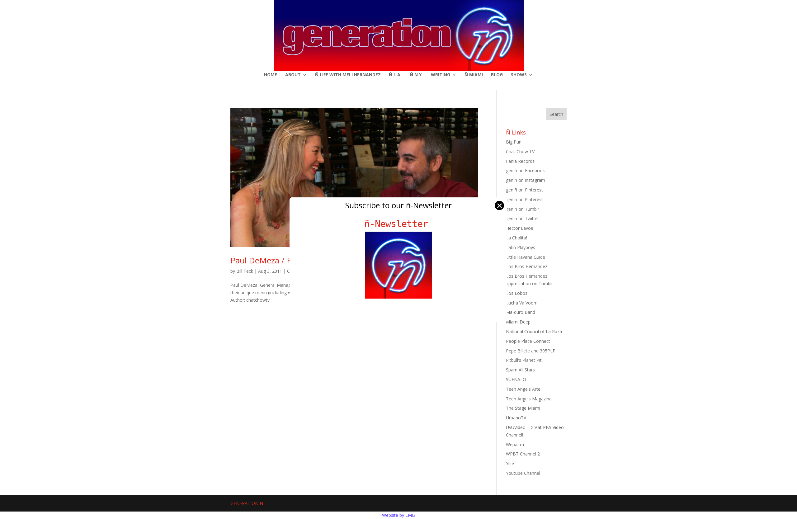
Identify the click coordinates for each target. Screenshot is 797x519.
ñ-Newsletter (398, 223)
